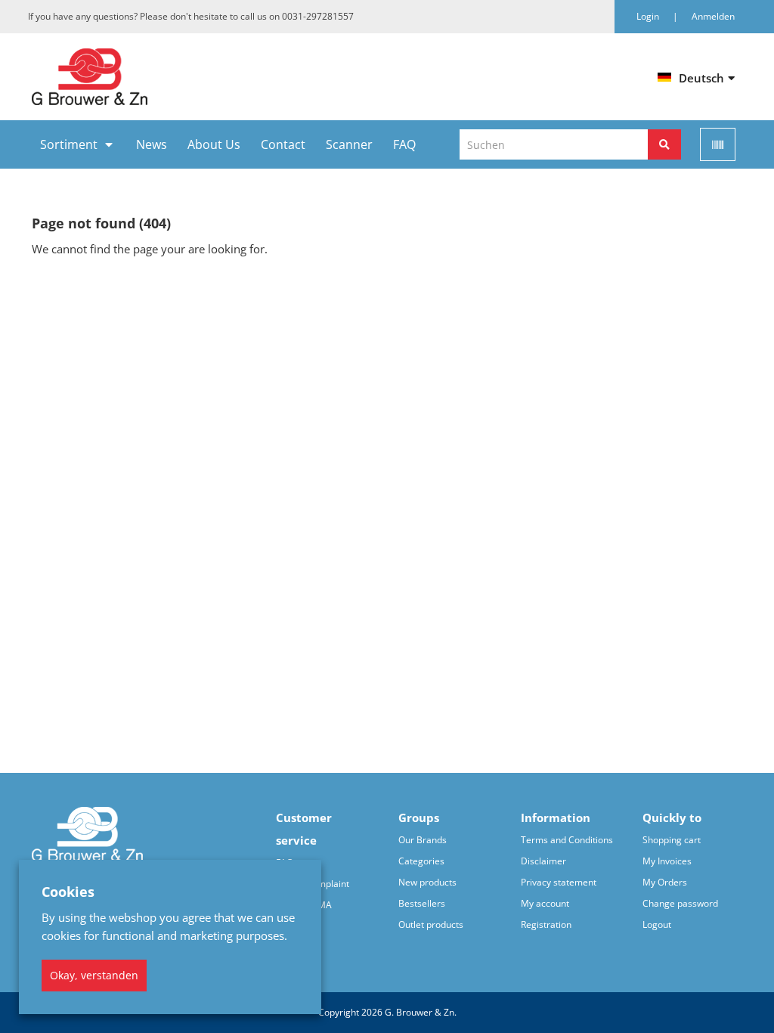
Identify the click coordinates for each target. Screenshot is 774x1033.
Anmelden (713, 16)
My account (545, 903)
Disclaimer (543, 861)
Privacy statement (558, 882)
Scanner (349, 144)
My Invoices (667, 861)
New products (427, 882)
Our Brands (422, 839)
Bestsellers (421, 903)
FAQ (404, 144)
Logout (656, 924)
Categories (421, 861)
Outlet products (430, 924)
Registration (546, 924)
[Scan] (717, 144)
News (151, 144)
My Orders (664, 882)
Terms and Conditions (567, 839)
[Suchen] (664, 144)
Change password (680, 903)
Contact (283, 144)
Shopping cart (671, 839)
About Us (213, 144)
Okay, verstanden (94, 975)
